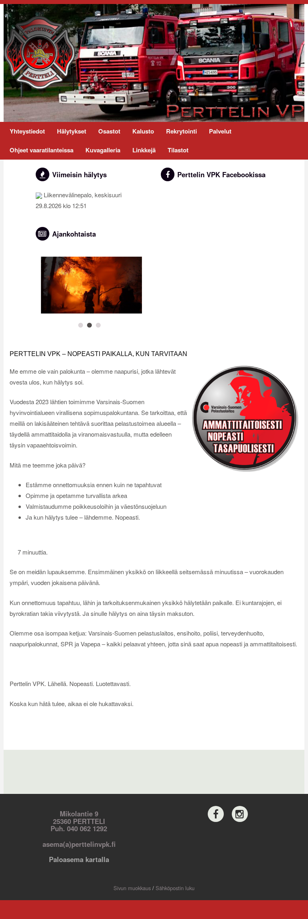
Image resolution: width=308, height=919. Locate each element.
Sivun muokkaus (132, 888)
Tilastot (178, 150)
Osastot (109, 131)
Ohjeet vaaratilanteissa (41, 150)
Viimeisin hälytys (79, 174)
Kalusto (143, 131)
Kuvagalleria (102, 150)
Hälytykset (71, 131)
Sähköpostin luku (175, 888)
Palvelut (220, 131)
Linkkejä (144, 150)
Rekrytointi (181, 131)
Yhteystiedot (27, 131)
